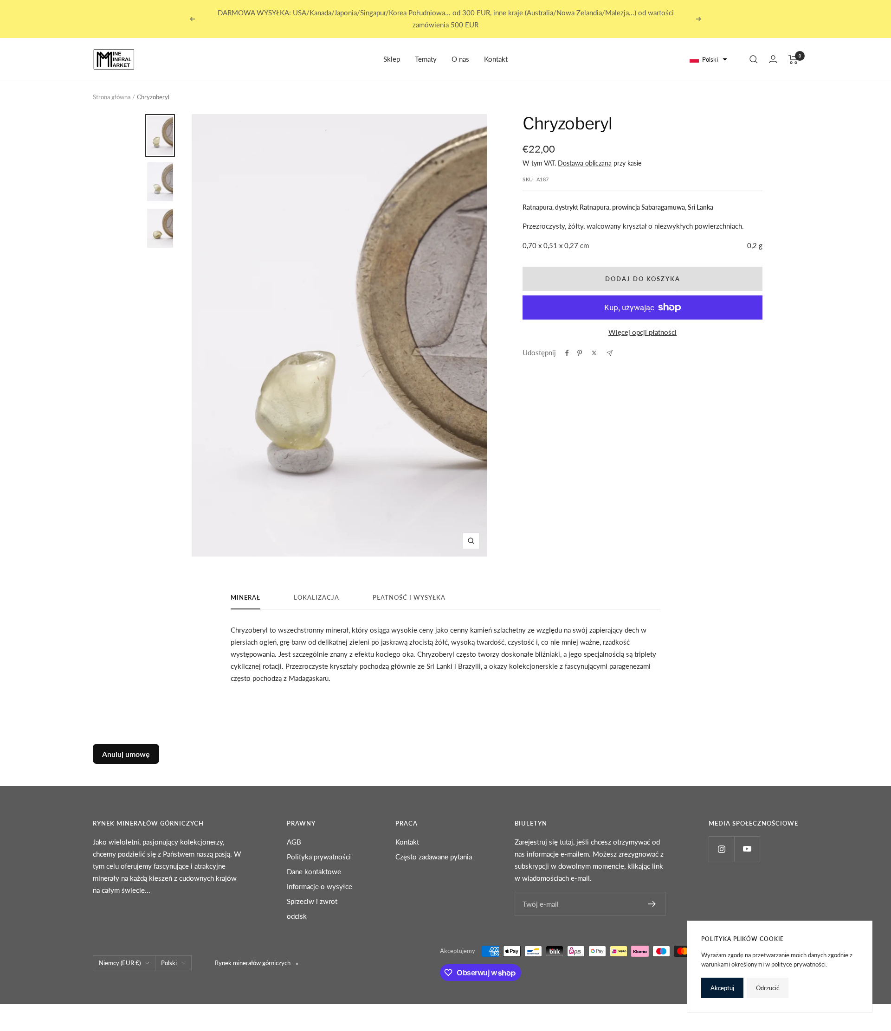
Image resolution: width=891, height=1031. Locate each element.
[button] (708, 60)
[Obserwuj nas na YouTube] (747, 849)
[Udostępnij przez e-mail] (610, 353)
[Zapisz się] (652, 904)
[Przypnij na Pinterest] (579, 353)
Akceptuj (722, 988)
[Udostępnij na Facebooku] (567, 353)
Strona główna (111, 97)
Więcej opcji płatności (642, 332)
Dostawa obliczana (585, 163)
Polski (169, 963)
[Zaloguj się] (773, 59)
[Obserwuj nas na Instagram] (721, 849)
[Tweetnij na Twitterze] (594, 353)
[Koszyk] (793, 59)
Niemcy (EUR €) (120, 963)
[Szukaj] (753, 59)
